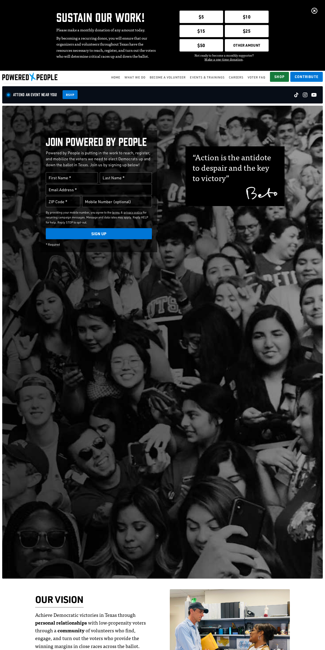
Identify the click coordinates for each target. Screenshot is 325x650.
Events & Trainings (207, 77)
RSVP (70, 95)
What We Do (134, 77)
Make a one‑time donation (224, 59)
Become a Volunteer (168, 77)
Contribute (306, 76)
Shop (279, 76)
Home (115, 77)
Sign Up (98, 233)
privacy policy (133, 212)
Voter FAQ (256, 77)
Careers (236, 77)
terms (116, 212)
